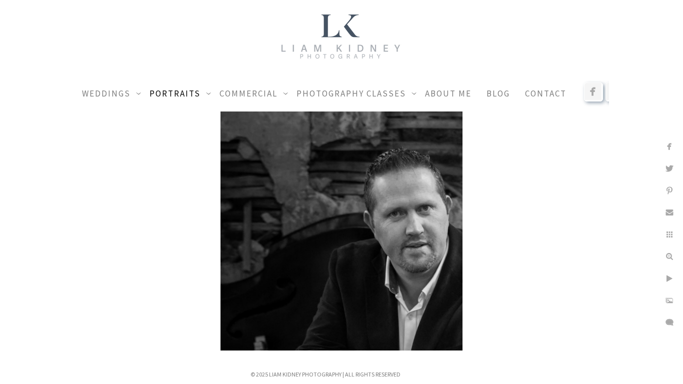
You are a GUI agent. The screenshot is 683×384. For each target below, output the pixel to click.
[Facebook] (593, 91)
